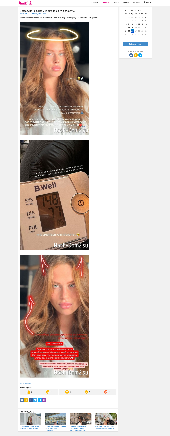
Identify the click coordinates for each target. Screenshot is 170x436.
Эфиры (116, 2)
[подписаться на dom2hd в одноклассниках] (136, 55)
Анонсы (136, 2)
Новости (105, 2)
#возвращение (25, 383)
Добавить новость (135, 44)
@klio (22, 14)
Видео (126, 2)
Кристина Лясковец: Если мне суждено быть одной (104, 427)
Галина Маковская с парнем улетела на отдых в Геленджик (55, 428)
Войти (148, 2)
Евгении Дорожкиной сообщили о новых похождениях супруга (78, 428)
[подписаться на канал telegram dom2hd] (140, 55)
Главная (94, 2)
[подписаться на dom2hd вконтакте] (131, 55)
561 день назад (40, 14)
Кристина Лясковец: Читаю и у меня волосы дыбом (30, 427)
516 (29, 14)
